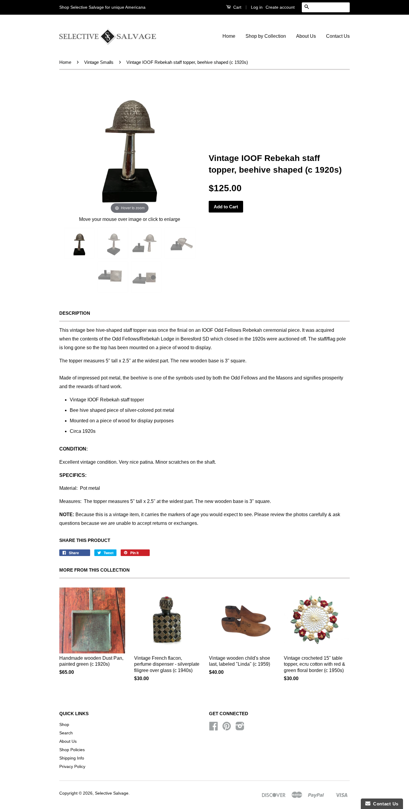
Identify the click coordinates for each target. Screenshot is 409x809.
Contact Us (338, 36)
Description (74, 313)
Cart (236, 7)
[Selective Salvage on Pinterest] (226, 728)
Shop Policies (72, 750)
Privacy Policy (72, 766)
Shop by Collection (266, 36)
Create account (280, 7)
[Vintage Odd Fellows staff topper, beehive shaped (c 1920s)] (79, 243)
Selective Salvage (111, 793)
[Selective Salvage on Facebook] (213, 728)
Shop (64, 724)
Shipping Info (71, 758)
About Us (306, 36)
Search (66, 733)
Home (228, 36)
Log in (257, 7)
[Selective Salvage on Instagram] (240, 728)
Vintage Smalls (98, 62)
